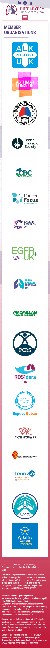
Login (4, 570)
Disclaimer (16, 565)
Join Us (22, 567)
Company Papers (8, 567)
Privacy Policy (29, 565)
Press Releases (34, 567)
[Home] (25, 9)
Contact (5, 565)
